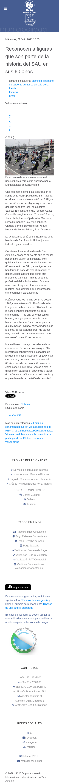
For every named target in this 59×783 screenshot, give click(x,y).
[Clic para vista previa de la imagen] (29, 157)
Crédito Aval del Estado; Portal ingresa (30, 483)
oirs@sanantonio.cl (31, 696)
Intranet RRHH (31, 756)
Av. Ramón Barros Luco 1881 (29, 691)
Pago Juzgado (31, 545)
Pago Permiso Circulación (31, 531)
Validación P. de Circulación (31, 555)
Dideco (31, 499)
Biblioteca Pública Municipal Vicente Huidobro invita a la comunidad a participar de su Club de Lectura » (29, 434)
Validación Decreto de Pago (31, 550)
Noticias (25, 404)
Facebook (31, 737)
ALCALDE (15, 415)
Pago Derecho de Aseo (31, 541)
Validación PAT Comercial (31, 559)
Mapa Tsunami (20, 587)
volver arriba (12, 442)
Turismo (31, 504)
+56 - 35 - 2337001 (30, 682)
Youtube (31, 747)
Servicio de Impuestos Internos (30, 470)
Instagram (31, 742)
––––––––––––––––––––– (29, 751)
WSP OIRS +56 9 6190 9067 (31, 705)
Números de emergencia (34, 600)
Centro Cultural (31, 495)
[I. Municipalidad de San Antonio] (29, 6)
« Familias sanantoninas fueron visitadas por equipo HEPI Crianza (28, 427)
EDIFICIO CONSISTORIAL (30, 686)
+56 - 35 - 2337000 (30, 677)
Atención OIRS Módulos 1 (29, 700)
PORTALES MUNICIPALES (29, 490)
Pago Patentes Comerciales (31, 536)
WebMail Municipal (31, 761)
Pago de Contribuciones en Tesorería (30, 479)
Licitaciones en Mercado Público (30, 474)
